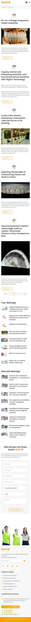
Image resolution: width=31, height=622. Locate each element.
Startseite (3, 7)
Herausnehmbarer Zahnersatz (11, 581)
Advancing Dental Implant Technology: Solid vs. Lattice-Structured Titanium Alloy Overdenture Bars (15, 231)
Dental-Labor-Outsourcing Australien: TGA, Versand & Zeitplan (18, 386)
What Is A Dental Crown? (17, 353)
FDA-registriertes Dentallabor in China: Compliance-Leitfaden (19, 402)
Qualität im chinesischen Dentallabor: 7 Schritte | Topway (17, 419)
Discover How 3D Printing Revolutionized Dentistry (17, 332)
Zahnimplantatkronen (9, 583)
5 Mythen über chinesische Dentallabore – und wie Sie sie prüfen (19, 378)
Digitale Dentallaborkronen (10, 586)
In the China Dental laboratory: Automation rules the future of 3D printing (13, 119)
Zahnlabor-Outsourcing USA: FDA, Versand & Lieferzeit (19, 394)
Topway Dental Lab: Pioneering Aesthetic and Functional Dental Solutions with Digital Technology (15, 76)
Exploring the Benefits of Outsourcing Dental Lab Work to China (13, 174)
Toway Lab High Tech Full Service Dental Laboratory (18, 347)
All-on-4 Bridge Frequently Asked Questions (15, 21)
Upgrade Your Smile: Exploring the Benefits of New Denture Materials (19, 318)
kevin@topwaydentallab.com (11, 614)
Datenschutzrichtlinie (10, 620)
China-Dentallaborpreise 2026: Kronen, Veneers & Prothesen (17, 435)
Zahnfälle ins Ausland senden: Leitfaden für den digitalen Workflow (19, 410)
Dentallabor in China (21, 620)
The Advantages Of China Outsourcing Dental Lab (18, 340)
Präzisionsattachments (9, 578)
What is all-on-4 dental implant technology (17, 362)
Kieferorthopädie (7, 589)
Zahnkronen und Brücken (10, 575)
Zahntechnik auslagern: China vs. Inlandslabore (19, 427)
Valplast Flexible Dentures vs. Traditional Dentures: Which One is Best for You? (19, 309)
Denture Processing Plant (17, 324)
